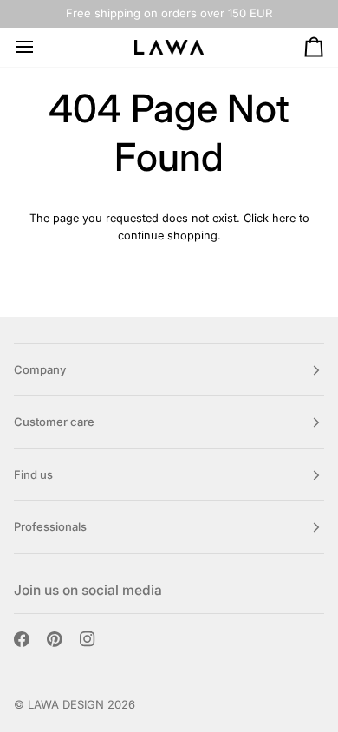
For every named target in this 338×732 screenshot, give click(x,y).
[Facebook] (21, 639)
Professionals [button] (50, 526)
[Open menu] (40, 47)
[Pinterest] (54, 639)
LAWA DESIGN (66, 704)
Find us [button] (33, 474)
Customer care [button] (54, 421)
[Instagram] (87, 639)
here (284, 218)
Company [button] (40, 369)
